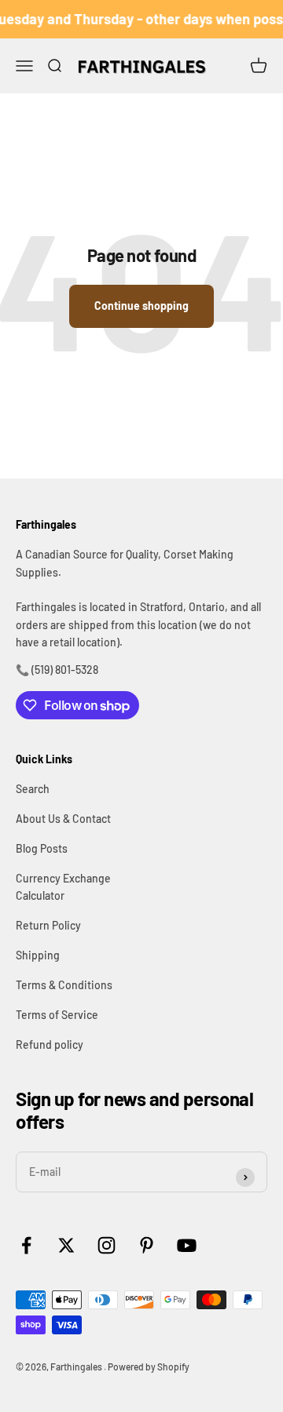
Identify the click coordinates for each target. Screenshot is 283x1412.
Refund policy (49, 1044)
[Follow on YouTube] (186, 1245)
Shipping (38, 955)
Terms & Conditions (64, 985)
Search (33, 788)
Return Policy (48, 925)
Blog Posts (42, 848)
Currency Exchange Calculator (63, 887)
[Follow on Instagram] (106, 1245)
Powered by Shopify (148, 1366)
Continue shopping (141, 305)
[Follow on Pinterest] (146, 1245)
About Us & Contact (63, 818)
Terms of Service (57, 1014)
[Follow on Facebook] (26, 1245)
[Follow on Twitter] (66, 1245)
